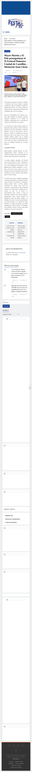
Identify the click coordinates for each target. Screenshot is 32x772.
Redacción (8, 70)
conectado (20, 252)
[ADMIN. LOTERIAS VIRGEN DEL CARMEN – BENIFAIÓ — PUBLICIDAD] (16, 474)
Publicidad (11, 763)
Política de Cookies (16, 765)
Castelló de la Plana (17, 213)
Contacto (11, 761)
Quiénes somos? (19, 761)
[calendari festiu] (16, 726)
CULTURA (7, 51)
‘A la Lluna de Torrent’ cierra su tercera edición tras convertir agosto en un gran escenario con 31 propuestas (19, 273)
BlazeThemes (16, 759)
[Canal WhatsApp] (16, 446)
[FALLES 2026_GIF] (16, 492)
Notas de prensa (20, 763)
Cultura (7, 216)
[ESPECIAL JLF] (16, 528)
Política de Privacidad (16, 767)
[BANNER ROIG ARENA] (16, 572)
